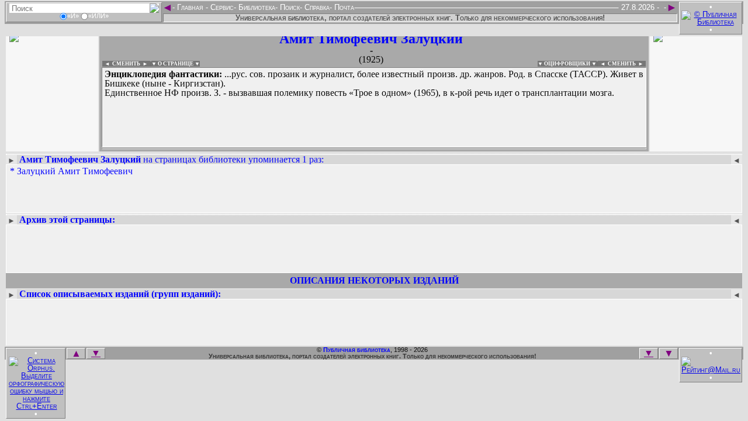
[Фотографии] (52, 145)
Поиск (289, 7)
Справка (316, 7)
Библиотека (255, 7)
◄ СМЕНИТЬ (121, 64)
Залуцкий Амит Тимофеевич (75, 171)
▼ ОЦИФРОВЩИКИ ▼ (567, 64)
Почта (343, 7)
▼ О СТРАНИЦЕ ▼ (175, 64)
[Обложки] (696, 145)
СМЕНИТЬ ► (627, 64)
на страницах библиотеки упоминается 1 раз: (171, 159)
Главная (190, 7)
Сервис (221, 7)
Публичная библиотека (356, 349)
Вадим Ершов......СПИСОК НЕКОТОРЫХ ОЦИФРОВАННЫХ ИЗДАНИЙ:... (374, 148)
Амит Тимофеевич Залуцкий (371, 38)
